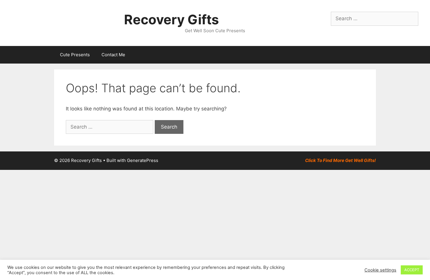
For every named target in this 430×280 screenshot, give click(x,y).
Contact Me (113, 54)
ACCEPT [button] (411, 269)
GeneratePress (142, 160)
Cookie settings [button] (380, 270)
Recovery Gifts (171, 19)
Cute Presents (75, 54)
